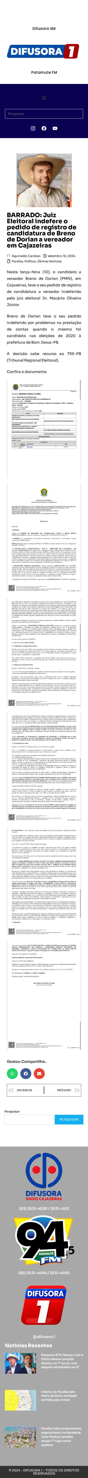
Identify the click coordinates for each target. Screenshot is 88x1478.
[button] (44, 98)
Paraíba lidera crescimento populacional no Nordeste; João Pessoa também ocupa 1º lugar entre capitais (61, 1436)
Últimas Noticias (49, 261)
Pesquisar (12, 1111)
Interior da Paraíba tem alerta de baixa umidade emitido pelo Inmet (59, 1396)
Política (30, 261)
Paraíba (17, 261)
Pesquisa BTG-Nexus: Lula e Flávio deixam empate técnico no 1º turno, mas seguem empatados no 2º (62, 1361)
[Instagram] (33, 128)
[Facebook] (44, 128)
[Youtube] (55, 128)
